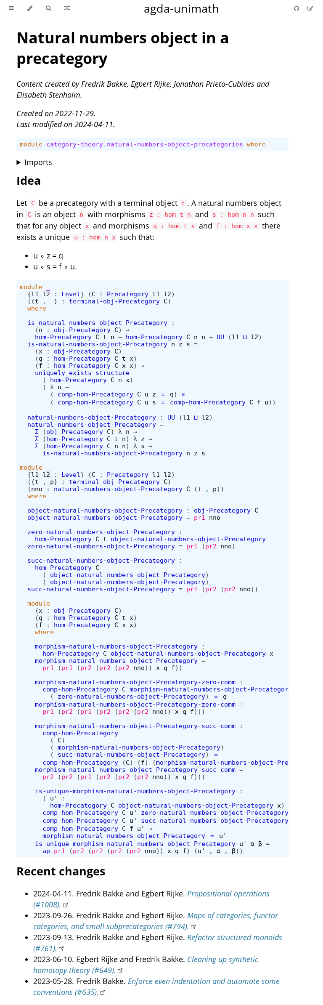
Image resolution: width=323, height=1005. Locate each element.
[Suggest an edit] (310, 8)
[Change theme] (29, 8)
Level (70, 294)
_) (54, 301)
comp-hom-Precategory (95, 394)
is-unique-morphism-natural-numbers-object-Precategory (135, 791)
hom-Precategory (63, 336)
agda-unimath (181, 8)
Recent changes (60, 871)
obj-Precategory (82, 329)
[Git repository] (297, 8)
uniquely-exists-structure (82, 372)
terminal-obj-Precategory (114, 301)
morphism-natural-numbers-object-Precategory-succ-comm (135, 725)
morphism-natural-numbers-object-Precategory (116, 646)
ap (46, 850)
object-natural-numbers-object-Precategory (105, 510)
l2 (46, 294)
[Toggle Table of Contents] (11, 8)
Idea (28, 180)
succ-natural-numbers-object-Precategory (101, 560)
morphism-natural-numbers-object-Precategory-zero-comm (135, 682)
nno (36, 488)
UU (220, 336)
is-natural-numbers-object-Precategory (97, 322)
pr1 (199, 517)
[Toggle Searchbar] (48, 8)
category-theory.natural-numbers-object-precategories (144, 144)
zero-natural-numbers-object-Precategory (101, 531)
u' (54, 798)
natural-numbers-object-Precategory (91, 417)
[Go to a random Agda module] (67, 8)
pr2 (211, 546)
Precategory (127, 294)
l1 (35, 294)
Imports (38, 162)
